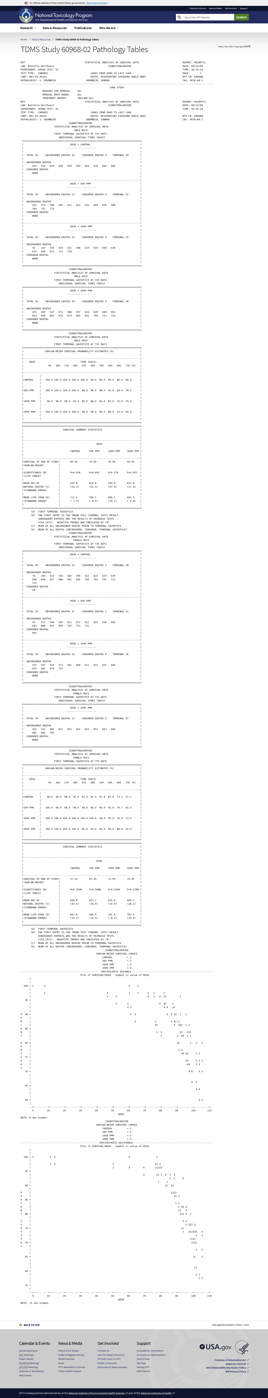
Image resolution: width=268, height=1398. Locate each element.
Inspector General (236, 1363)
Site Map (141, 1363)
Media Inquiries (66, 1359)
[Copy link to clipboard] (249, 47)
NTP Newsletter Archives (71, 1367)
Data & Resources (41, 39)
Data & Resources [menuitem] (55, 28)
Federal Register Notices (71, 1355)
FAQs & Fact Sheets (68, 1350)
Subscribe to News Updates (112, 1367)
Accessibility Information (150, 1350)
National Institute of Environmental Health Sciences (97, 1393)
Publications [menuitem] (83, 28)
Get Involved (231, 8)
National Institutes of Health (156, 1393)
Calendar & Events (197, 8)
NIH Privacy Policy (236, 1371)
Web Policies (143, 1371)
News (61, 1363)
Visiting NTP (143, 1367)
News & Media (215, 8)
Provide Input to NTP (109, 1359)
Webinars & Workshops (31, 1371)
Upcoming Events (28, 1350)
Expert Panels (26, 1359)
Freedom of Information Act (230, 1360)
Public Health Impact (69, 1371)
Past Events (25, 1375)
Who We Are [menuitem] (107, 28)
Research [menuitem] (26, 28)
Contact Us (103, 1350)
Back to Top (32, 1325)
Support (243, 8)
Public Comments (107, 1363)
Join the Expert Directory (111, 1355)
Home (24, 39)
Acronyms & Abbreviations (151, 1355)
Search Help (143, 1359)
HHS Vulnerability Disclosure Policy (226, 1367)
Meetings (26, 1355)
